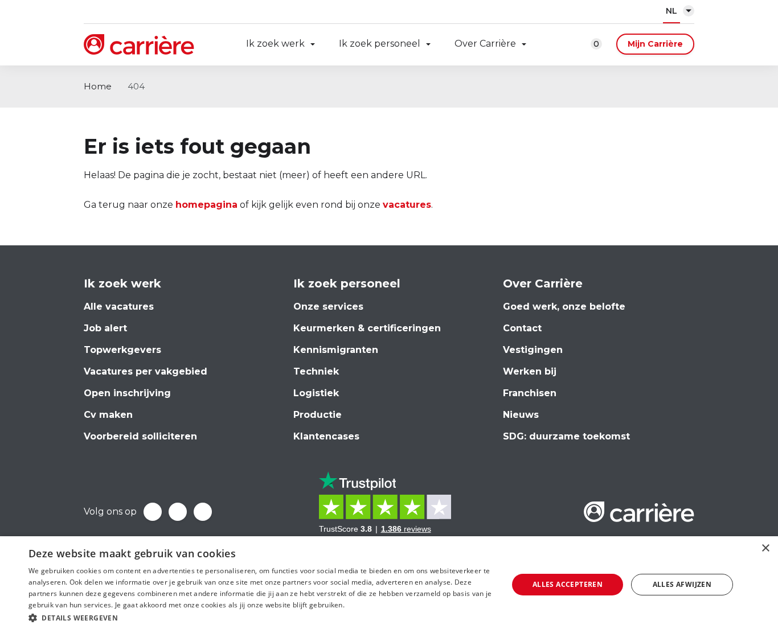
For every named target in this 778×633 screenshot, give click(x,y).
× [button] (765, 548)
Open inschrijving (127, 393)
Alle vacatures (119, 306)
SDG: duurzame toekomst (566, 436)
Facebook (153, 512)
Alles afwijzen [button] (682, 584)
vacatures (407, 204)
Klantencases (326, 436)
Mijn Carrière (655, 44)
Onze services (328, 306)
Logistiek (316, 393)
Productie (317, 414)
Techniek (316, 371)
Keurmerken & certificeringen (367, 328)
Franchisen (529, 393)
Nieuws (521, 414)
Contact (522, 328)
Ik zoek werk (275, 43)
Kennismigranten (335, 349)
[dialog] (389, 584)
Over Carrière (485, 43)
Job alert (105, 328)
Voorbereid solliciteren (140, 436)
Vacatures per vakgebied (145, 371)
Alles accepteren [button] (568, 584)
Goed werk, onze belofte (564, 306)
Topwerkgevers (122, 349)
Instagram (203, 512)
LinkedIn (178, 512)
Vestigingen (533, 349)
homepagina (206, 204)
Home (98, 86)
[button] (260, 618)
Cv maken (108, 414)
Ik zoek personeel (379, 43)
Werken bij (529, 371)
